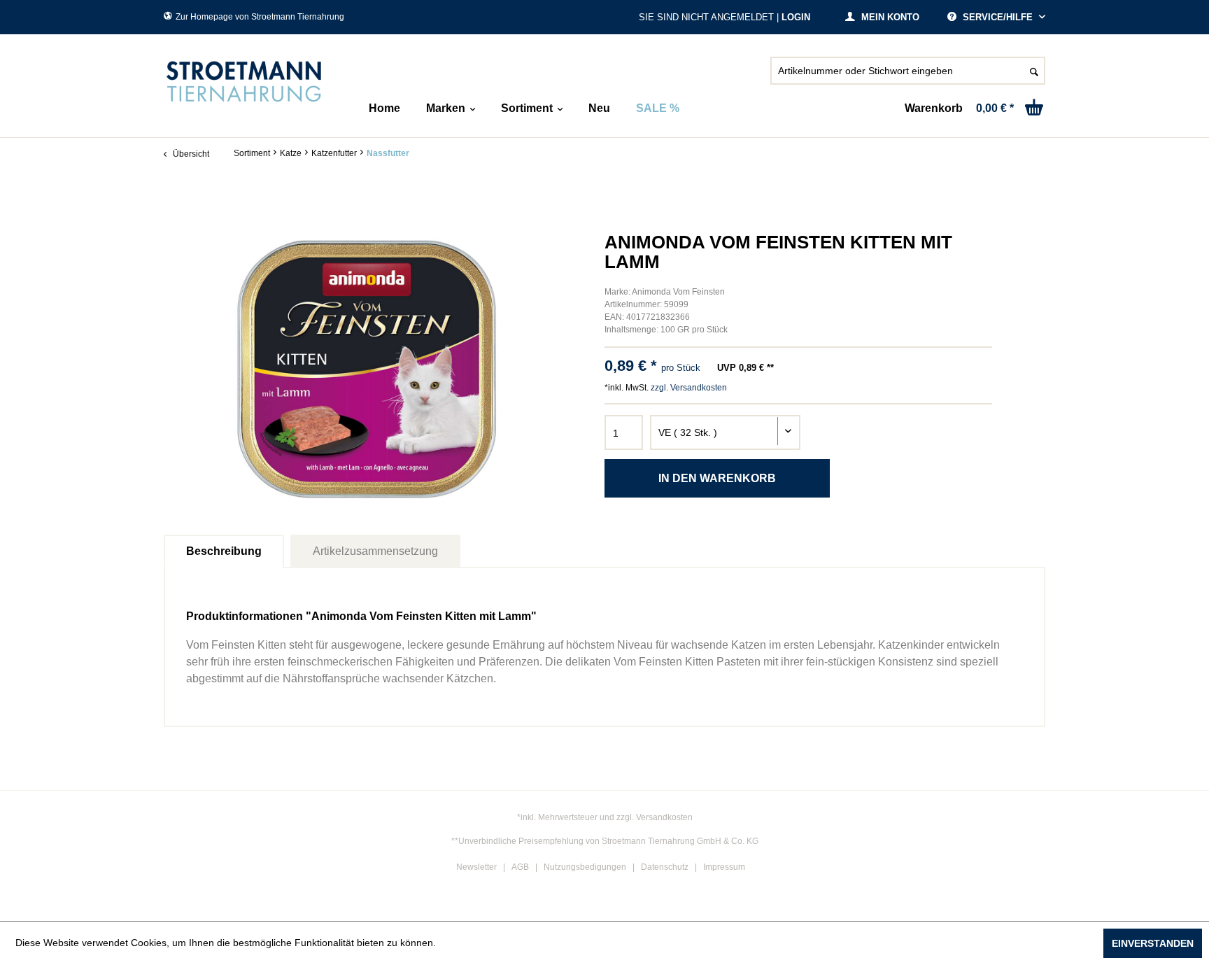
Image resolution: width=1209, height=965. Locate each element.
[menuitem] (907, 76)
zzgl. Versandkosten (689, 388)
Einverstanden (1153, 943)
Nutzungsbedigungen (585, 867)
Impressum (724, 867)
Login (796, 17)
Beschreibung (224, 551)
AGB (520, 867)
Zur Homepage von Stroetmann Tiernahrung (260, 17)
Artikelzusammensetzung (375, 551)
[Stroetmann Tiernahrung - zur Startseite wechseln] (244, 82)
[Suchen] (1034, 71)
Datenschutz (664, 867)
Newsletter (476, 867)
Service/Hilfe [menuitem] (997, 17)
